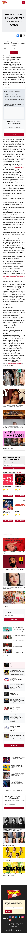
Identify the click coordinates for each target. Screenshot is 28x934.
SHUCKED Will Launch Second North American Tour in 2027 (12, 874)
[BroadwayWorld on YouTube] (10, 920)
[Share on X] (21, 35)
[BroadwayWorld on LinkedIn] (16, 917)
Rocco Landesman (18, 167)
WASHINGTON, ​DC (11, 2)
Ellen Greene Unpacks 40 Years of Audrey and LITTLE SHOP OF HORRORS (19, 644)
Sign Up (14, 52)
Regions (15, 924)
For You (9, 368)
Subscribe (14, 619)
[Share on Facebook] (18, 35)
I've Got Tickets (8, 495)
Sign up (14, 808)
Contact (16, 923)
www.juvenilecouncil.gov (14, 363)
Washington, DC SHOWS (9, 659)
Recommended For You (8, 753)
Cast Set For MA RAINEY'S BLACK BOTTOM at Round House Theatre (14, 105)
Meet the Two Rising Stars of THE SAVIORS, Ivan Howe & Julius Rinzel (19, 650)
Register (15, 2)
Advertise (7, 923)
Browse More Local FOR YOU (15, 451)
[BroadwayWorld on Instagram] (13, 917)
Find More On (13, 527)
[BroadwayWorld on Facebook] (10, 917)
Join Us (21, 923)
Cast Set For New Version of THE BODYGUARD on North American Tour (12, 95)
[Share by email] (24, 35)
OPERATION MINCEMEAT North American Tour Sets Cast (14, 859)
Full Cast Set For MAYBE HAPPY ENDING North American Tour (14, 100)
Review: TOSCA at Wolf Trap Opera (12, 91)
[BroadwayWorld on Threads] (22, 917)
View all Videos (6, 656)
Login (19, 2)
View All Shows (14, 742)
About (12, 923)
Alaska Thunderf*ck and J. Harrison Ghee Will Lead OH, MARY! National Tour (13, 829)
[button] (23, 2)
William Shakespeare (8, 76)
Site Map (20, 924)
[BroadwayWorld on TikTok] (19, 917)
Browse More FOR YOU (13, 790)
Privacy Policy (18, 930)
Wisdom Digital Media (18, 929)
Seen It (8, 493)
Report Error (14, 926)
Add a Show (14, 745)
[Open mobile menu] (26, 2)
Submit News (9, 924)
